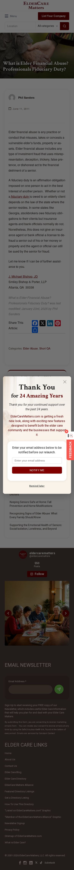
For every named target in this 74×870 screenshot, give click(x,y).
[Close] (65, 382)
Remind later (37, 486)
